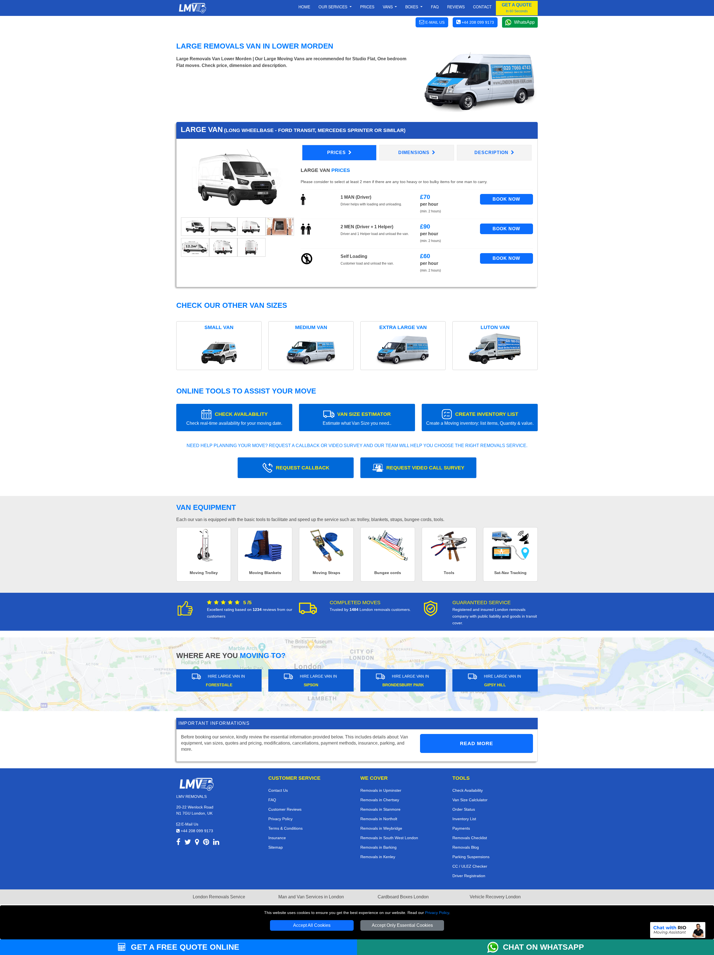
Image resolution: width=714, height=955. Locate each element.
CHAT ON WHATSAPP (543, 947)
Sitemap (275, 847)
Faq (435, 6)
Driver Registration (468, 876)
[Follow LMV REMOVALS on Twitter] (187, 843)
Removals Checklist (469, 838)
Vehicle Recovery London (495, 896)
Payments (461, 828)
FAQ (272, 800)
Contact (482, 6)
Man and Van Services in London (311, 896)
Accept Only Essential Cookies (402, 925)
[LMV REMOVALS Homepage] (192, 8)
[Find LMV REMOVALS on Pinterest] (206, 843)
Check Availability (467, 790)
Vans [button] (388, 6)
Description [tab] (492, 152)
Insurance (277, 838)
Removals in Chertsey (379, 800)
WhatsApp (524, 22)
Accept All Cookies (312, 925)
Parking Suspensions (470, 857)
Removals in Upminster (380, 790)
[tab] (195, 226)
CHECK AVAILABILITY (234, 418)
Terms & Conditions (285, 828)
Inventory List (464, 819)
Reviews (456, 6)
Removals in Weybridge (381, 828)
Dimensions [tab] (414, 152)
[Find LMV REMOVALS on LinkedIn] (216, 843)
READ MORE (476, 743)
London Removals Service (219, 896)
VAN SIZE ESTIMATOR (357, 418)
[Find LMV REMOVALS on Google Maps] (197, 843)
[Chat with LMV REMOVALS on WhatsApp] (495, 947)
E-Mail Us (189, 824)
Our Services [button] (333, 6)
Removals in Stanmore (380, 809)
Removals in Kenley (377, 857)
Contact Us (278, 790)
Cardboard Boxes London (403, 896)
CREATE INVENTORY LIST (480, 418)
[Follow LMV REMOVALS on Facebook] (178, 843)
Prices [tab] (337, 152)
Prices (367, 6)
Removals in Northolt (378, 819)
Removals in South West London (389, 838)
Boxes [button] (412, 6)
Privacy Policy (437, 912)
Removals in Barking (378, 847)
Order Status (463, 809)
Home (304, 6)
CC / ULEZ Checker (469, 866)
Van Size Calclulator (470, 800)
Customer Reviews (284, 809)
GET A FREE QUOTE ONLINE (184, 947)
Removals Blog (465, 847)
